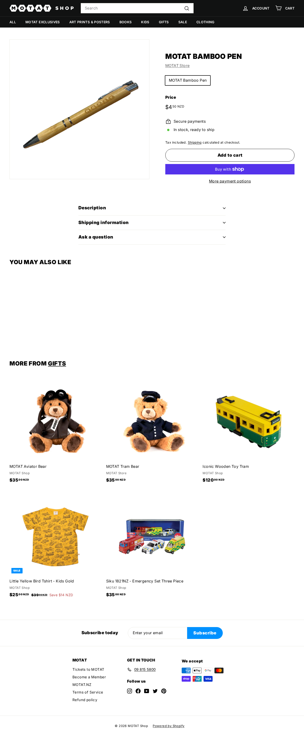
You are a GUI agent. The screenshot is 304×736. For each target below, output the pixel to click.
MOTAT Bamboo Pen (188, 80)
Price (170, 97)
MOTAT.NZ (81, 684)
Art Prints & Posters (89, 22)
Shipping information (103, 222)
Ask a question (95, 237)
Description (92, 208)
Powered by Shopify (168, 726)
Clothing (205, 22)
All (13, 22)
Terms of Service (87, 692)
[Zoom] (79, 109)
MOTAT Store (177, 65)
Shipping (195, 142)
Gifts (164, 22)
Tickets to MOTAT (88, 669)
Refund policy (84, 700)
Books (125, 22)
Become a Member (89, 677)
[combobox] (137, 8)
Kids (145, 22)
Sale (182, 22)
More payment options (230, 181)
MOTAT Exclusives (42, 22)
